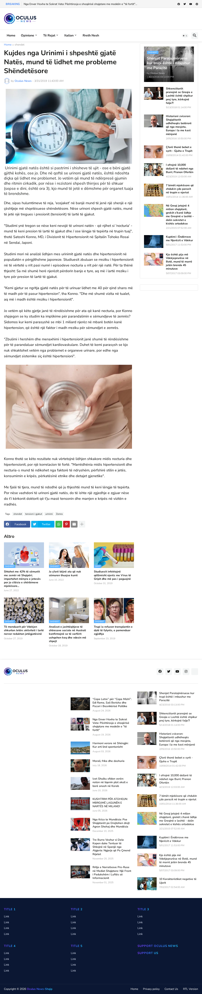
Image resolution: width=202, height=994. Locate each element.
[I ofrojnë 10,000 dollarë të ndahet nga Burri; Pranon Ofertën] (153, 169)
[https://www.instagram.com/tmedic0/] (194, 671)
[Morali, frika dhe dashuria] (80, 765)
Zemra (59, 514)
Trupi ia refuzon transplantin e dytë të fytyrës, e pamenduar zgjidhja (113, 630)
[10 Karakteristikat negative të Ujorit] (147, 883)
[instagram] (186, 671)
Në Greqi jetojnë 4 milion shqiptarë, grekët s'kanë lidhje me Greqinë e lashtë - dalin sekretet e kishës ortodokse (180, 214)
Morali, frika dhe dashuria (108, 761)
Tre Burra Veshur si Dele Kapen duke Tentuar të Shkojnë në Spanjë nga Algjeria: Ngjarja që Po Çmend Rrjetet (111, 847)
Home (11, 35)
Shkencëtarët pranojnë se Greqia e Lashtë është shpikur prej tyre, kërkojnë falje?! (179, 96)
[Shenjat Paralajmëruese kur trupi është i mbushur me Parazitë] (147, 698)
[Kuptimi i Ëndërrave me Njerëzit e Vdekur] (153, 241)
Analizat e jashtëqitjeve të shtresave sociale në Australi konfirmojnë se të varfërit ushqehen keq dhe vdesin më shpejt (67, 634)
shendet (19, 45)
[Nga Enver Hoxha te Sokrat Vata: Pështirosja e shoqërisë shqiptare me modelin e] (80, 724)
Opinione (27, 35)
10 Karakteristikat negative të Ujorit (177, 880)
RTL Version (190, 989)
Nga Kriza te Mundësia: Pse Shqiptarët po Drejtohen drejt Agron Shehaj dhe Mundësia (111, 823)
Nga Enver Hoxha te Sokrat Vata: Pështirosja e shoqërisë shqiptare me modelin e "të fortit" (111, 725)
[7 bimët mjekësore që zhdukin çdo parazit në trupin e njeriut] (153, 190)
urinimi (49, 514)
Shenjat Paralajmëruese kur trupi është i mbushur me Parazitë (176, 697)
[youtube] (190, 4)
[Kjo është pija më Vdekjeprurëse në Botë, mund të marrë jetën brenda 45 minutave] (153, 259)
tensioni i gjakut (33, 514)
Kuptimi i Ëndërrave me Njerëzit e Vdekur (179, 238)
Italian (69, 35)
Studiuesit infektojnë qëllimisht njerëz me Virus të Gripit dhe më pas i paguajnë (112, 575)
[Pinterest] (66, 524)
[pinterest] (197, 4)
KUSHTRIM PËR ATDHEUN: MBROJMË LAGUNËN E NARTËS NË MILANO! (110, 802)
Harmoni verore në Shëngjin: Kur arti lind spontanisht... (57, 4)
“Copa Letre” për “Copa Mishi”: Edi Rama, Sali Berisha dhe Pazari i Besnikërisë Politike (112, 702)
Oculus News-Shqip (39, 989)
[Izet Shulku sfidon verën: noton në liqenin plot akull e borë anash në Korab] (80, 783)
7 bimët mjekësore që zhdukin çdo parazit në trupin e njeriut (180, 189)
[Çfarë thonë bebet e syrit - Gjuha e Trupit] (153, 151)
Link (6, 916)
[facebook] (179, 4)
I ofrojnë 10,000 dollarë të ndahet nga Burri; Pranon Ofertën (179, 168)
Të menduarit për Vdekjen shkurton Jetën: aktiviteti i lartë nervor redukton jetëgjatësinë (24, 630)
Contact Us (171, 989)
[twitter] (184, 4)
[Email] (74, 524)
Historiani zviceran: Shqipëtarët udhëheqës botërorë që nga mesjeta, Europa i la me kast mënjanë (179, 125)
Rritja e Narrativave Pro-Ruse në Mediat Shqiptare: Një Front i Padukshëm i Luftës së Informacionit (112, 873)
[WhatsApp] (58, 524)
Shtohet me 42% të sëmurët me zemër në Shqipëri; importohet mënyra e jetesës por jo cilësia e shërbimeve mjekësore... (22, 579)
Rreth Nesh (91, 35)
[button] (185, 36)
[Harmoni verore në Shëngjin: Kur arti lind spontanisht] (80, 748)
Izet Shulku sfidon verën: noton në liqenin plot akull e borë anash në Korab (110, 782)
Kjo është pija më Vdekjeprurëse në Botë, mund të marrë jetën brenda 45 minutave (179, 262)
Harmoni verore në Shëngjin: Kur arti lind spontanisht (110, 745)
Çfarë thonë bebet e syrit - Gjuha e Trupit (179, 149)
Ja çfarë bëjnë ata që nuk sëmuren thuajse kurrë (65, 573)
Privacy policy (151, 989)
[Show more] (82, 524)
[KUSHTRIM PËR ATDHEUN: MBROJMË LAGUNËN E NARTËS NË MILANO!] (80, 803)
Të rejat (49, 35)
